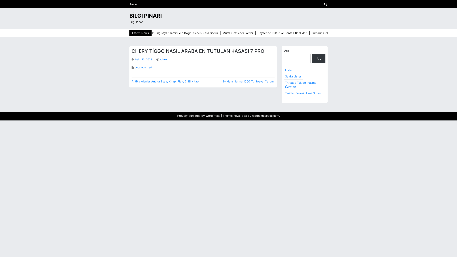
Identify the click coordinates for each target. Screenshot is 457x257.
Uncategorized (143, 67)
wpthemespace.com (265, 115)
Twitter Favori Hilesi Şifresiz (304, 93)
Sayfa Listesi (293, 76)
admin (163, 59)
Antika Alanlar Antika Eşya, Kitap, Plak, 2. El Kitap (165, 81)
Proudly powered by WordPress (199, 115)
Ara (286, 50)
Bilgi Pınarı (145, 15)
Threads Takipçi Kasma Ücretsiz (300, 85)
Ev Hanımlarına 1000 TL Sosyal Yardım (248, 81)
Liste (288, 70)
